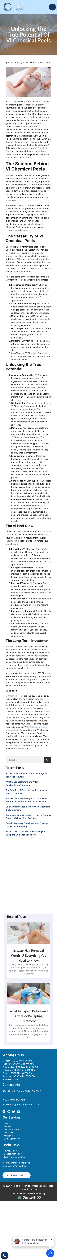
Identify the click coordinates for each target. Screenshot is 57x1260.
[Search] (47, 760)
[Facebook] (3, 1111)
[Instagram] (8, 1111)
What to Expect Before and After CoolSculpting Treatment (28, 1016)
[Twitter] (13, 1111)
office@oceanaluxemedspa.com (24, 1104)
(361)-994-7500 (17, 1100)
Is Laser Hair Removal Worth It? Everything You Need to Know (28, 955)
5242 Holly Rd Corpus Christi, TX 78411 (21, 1091)
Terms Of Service (28, 1189)
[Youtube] (18, 1111)
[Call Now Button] (4, 1255)
